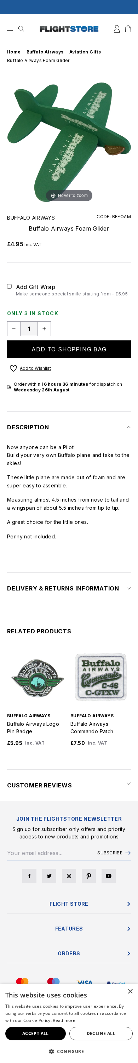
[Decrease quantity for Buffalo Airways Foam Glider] (14, 328)
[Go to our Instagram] (69, 876)
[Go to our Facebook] (29, 876)
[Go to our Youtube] (109, 876)
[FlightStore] (69, 29)
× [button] (130, 991)
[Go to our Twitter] (49, 876)
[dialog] (69, 1023)
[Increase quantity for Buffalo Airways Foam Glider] (44, 328)
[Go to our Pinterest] (89, 876)
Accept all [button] (35, 1033)
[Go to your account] (117, 28)
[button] (69, 1051)
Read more (64, 1020)
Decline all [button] (101, 1033)
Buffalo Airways (31, 218)
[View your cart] (128, 28)
